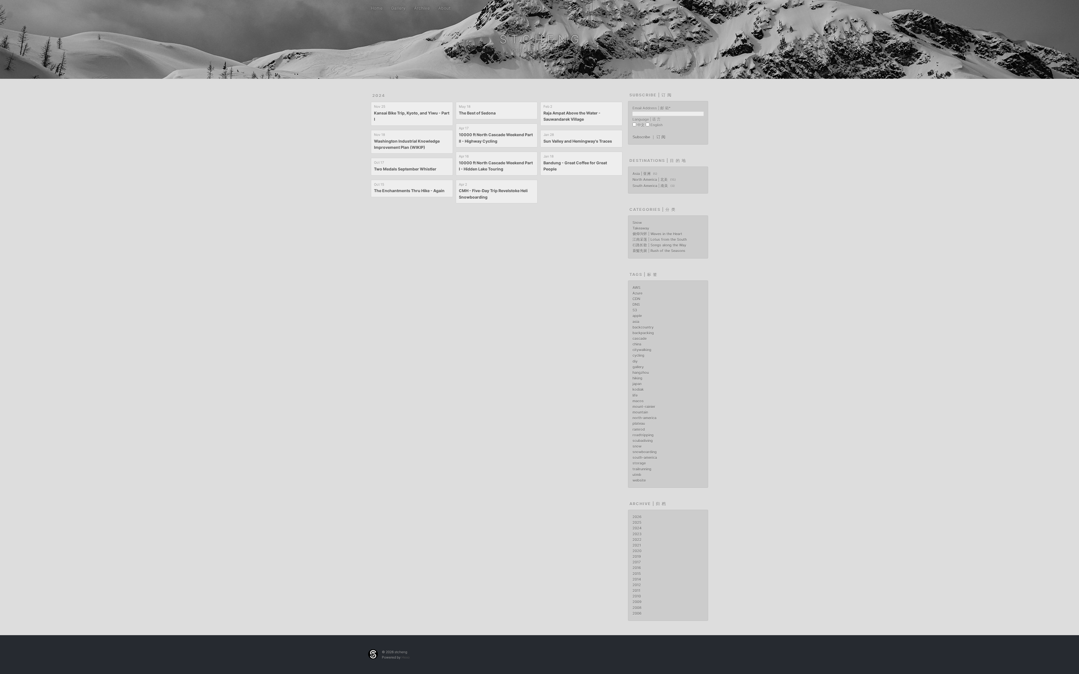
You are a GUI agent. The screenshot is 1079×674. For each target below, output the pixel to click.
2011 (636, 590)
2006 (637, 613)
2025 (637, 522)
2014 (637, 579)
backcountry (643, 327)
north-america (644, 418)
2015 (637, 574)
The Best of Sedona (477, 113)
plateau (639, 423)
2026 (637, 517)
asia (636, 322)
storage (639, 463)
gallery (638, 367)
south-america (645, 457)
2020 (637, 551)
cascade (640, 338)
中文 (641, 125)
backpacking (643, 333)
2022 (637, 540)
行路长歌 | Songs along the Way (659, 245)
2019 (637, 556)
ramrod (639, 429)
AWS (636, 288)
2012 (637, 585)
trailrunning (642, 469)
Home (377, 8)
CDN (636, 299)
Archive (422, 8)
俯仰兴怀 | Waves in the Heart (657, 234)
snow (637, 446)
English (656, 125)
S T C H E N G (540, 39)
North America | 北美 (651, 180)
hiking (637, 378)
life (635, 395)
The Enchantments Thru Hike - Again (409, 190)
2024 (378, 95)
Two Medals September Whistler (405, 169)
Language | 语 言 (647, 119)
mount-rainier (644, 407)
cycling (638, 355)
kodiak (638, 389)
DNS (636, 304)
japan (637, 384)
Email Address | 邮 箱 (651, 108)
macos (638, 401)
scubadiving (643, 441)
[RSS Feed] (694, 7)
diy (635, 361)
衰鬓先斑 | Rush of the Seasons (659, 251)
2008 (637, 608)
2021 (637, 545)
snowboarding (645, 452)
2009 (637, 602)
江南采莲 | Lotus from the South (660, 239)
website (639, 480)
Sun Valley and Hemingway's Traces (577, 141)
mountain (640, 412)
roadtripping (643, 435)
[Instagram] (681, 7)
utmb (637, 475)
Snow (637, 223)
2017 (637, 562)
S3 (635, 310)
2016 (637, 568)
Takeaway (641, 228)
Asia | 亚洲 (642, 174)
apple (637, 316)
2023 (637, 534)
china (637, 344)
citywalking (642, 350)
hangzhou (641, 372)
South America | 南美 (651, 186)
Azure (637, 293)
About (444, 8)
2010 (637, 596)
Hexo (406, 657)
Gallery (398, 8)
